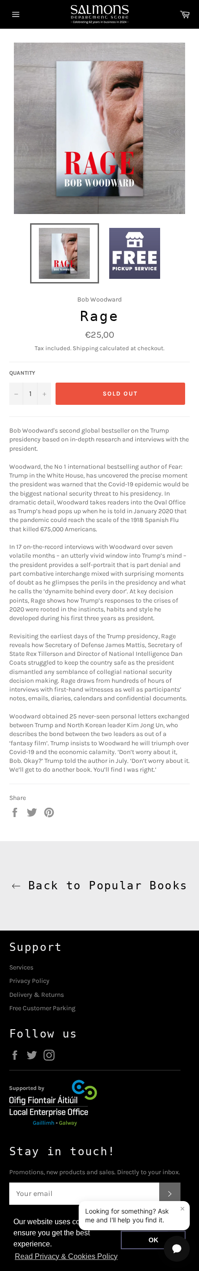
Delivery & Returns (36, 995)
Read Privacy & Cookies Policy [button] (66, 1256)
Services (21, 967)
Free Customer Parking (42, 1008)
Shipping (85, 348)
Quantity (22, 373)
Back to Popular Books (104, 885)
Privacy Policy (29, 981)
